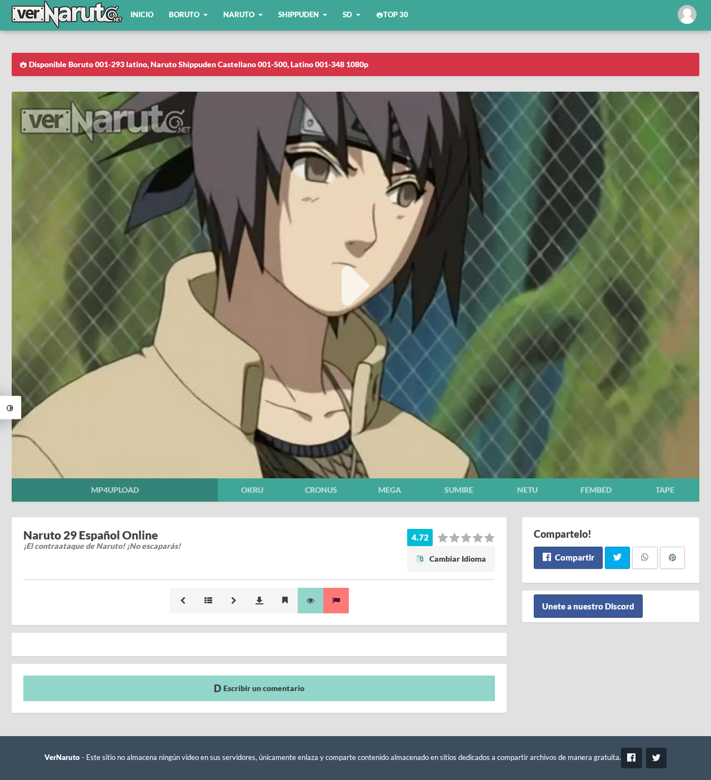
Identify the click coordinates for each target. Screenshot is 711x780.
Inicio (142, 15)
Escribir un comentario (263, 688)
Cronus (321, 489)
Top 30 (395, 15)
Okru (252, 489)
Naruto (238, 15)
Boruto (184, 15)
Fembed (596, 489)
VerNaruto (62, 757)
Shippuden (298, 15)
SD (347, 15)
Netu (527, 489)
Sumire (458, 489)
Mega (389, 489)
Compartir (573, 557)
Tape (664, 489)
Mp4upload (115, 489)
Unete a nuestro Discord (588, 606)
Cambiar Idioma (457, 558)
